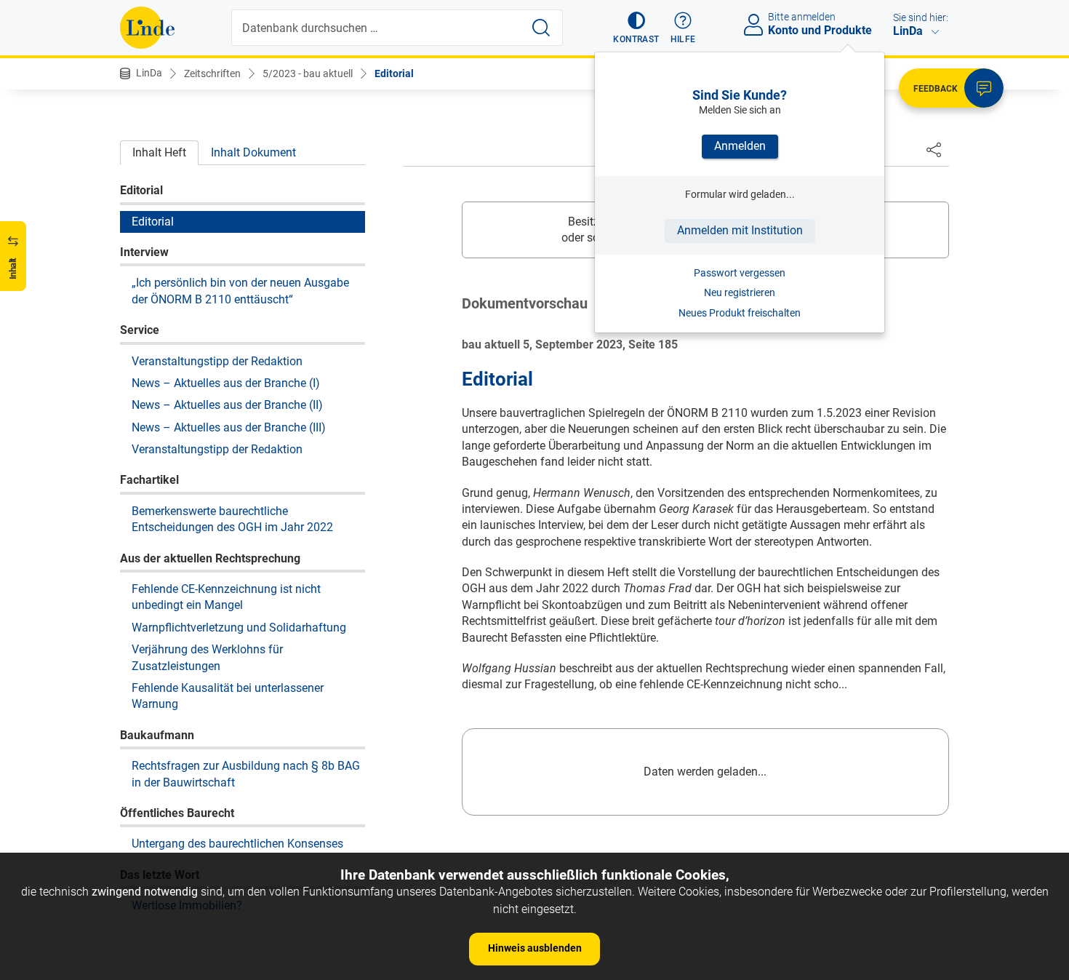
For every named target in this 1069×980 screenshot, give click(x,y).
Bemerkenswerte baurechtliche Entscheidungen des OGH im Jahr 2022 (232, 519)
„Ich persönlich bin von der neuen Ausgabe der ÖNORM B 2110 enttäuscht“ (240, 291)
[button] (636, 28)
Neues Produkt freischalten (739, 313)
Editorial (394, 73)
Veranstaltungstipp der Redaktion (217, 360)
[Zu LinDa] (147, 28)
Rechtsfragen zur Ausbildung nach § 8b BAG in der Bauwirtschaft (246, 774)
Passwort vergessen (739, 273)
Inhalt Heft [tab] (159, 152)
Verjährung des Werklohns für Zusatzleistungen (207, 657)
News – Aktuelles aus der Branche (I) (226, 383)
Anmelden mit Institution (740, 230)
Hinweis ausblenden (535, 948)
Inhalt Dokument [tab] (253, 152)
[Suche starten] (541, 27)
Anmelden (740, 146)
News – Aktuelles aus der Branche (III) (229, 427)
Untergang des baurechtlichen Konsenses (237, 843)
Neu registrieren (739, 292)
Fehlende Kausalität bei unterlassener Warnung (228, 696)
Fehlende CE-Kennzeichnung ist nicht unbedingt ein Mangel (226, 597)
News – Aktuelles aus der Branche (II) (227, 405)
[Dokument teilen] (934, 149)
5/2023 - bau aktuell (308, 73)
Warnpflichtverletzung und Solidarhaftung (239, 627)
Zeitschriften (212, 73)
